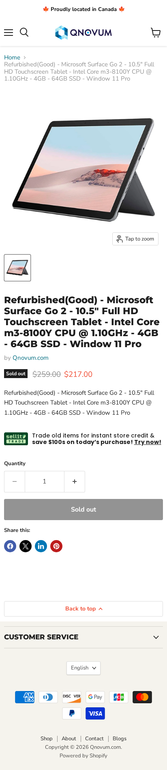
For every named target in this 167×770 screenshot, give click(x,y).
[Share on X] (25, 546)
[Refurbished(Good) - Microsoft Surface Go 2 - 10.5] (17, 268)
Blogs (119, 738)
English (79, 668)
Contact (94, 738)
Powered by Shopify (83, 755)
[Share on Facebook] (10, 546)
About (69, 738)
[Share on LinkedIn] (41, 546)
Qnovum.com (31, 358)
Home (12, 57)
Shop (47, 738)
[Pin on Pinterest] (56, 546)
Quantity (15, 464)
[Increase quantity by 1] (74, 481)
